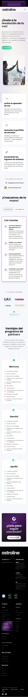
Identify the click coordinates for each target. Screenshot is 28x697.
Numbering (4, 636)
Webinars (4, 675)
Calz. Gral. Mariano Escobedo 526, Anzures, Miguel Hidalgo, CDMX (21, 577)
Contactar (7, 48)
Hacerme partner (14, 537)
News (3, 670)
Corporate (18, 615)
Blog (3, 668)
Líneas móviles (5, 645)
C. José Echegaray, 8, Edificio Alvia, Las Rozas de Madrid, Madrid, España (21, 567)
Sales (17, 610)
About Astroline (5, 661)
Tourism (17, 624)
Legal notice (5, 689)
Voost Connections (6, 619)
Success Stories (5, 656)
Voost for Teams (5, 610)
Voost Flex (4, 612)
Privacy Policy (14, 689)
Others (17, 631)
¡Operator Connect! (6, 623)
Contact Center (19, 612)
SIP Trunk (4, 638)
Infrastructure (5, 658)
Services (17, 626)
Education (18, 621)
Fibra (3, 647)
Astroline (7, 687)
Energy (17, 628)
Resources (4, 673)
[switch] (14, 209)
